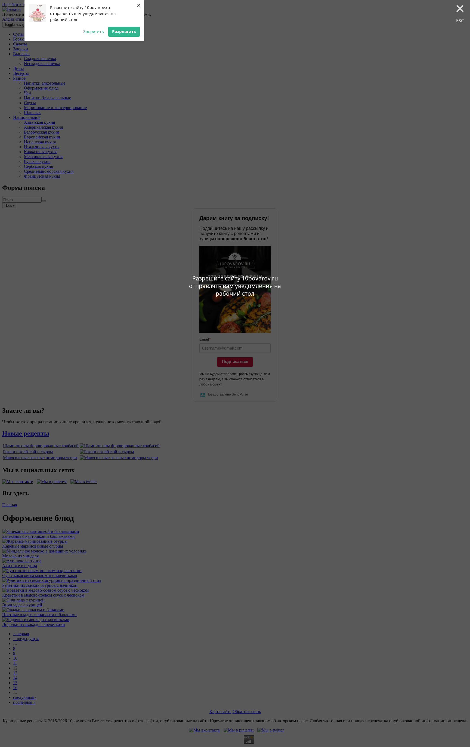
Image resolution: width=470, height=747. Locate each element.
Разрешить (124, 31)
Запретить (93, 31)
